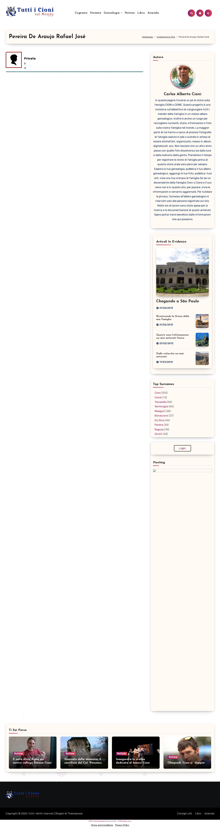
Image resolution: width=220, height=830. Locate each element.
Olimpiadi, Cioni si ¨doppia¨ (186, 762)
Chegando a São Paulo (177, 301)
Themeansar (74, 813)
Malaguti (160, 411)
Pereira (159, 424)
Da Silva (159, 420)
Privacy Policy (122, 825)
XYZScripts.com (124, 821)
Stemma (95, 13)
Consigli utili (184, 813)
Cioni (158, 392)
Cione (158, 397)
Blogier (59, 813)
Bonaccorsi (161, 415)
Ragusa (159, 429)
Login (182, 448)
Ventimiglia (161, 406)
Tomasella (161, 402)
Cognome (81, 13)
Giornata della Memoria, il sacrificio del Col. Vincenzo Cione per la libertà (83, 763)
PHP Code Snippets (97, 821)
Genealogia (112, 13)
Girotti (158, 434)
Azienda (153, 13)
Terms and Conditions (102, 825)
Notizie (130, 13)
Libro (141, 13)
